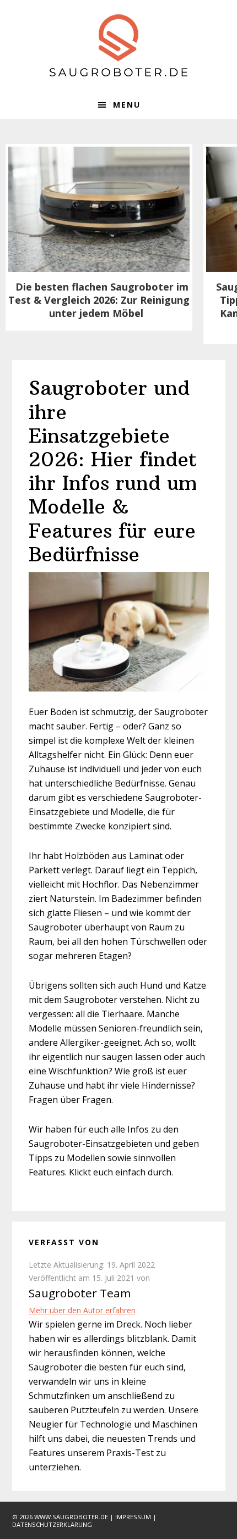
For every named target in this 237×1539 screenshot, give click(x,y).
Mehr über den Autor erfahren (82, 1310)
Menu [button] (127, 104)
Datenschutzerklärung (52, 1524)
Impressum (133, 1517)
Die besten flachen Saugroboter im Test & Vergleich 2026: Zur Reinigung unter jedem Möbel (99, 300)
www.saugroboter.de (71, 1517)
